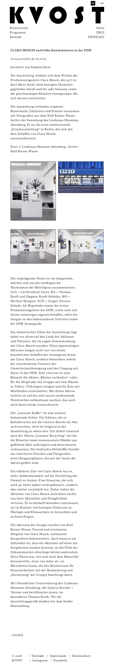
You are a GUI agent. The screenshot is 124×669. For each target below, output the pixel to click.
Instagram (38, 660)
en (102, 3)
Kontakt (16, 37)
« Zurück (16, 635)
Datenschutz (80, 656)
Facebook (58, 660)
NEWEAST (96, 37)
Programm (18, 32)
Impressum (57, 656)
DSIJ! (100, 32)
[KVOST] (27, 15)
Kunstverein (19, 28)
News (100, 28)
